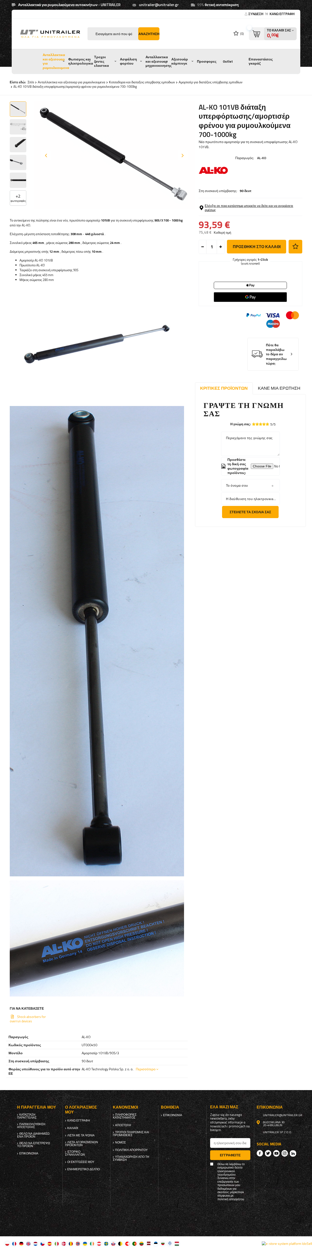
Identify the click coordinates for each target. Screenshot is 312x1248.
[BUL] (162, 1243)
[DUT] (35, 1243)
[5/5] (267, 424)
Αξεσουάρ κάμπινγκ (179, 61)
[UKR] (84, 1243)
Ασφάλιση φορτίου (128, 61)
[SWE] (106, 1243)
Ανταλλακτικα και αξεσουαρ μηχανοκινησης (159, 61)
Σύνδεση (256, 13)
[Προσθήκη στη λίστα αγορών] (295, 246)
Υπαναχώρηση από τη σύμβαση (131, 1158)
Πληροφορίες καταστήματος (124, 1116)
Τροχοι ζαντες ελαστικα (101, 61)
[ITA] (56, 1243)
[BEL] (120, 1243)
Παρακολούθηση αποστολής (31, 1126)
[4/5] (264, 424)
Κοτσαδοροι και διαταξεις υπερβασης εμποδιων (142, 82)
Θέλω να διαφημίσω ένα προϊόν (33, 1135)
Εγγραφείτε (230, 1155)
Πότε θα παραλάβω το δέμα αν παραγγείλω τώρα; (276, 354)
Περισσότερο (146, 1069)
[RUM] (70, 1243)
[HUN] (176, 1243)
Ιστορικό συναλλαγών (75, 1153)
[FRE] (14, 1243)
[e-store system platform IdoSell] (287, 1243)
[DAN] (63, 1243)
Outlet (228, 61)
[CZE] (42, 1243)
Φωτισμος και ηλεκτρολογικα (80, 61)
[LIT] (141, 1243)
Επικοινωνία (28, 1153)
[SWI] (127, 1243)
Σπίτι (31, 82)
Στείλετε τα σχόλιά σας (250, 511)
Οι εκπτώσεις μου (80, 1162)
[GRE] (169, 1243)
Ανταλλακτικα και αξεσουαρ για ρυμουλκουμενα (56, 61)
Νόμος (120, 1142)
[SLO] (113, 1243)
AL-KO (261, 157)
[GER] (21, 1243)
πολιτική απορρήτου (131, 1150)
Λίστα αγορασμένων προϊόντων (81, 1144)
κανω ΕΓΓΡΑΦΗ (282, 13)
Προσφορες (206, 61)
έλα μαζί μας (224, 1107)
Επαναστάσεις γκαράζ (261, 61)
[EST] (155, 1243)
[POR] (134, 1243)
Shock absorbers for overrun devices (28, 1019)
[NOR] (77, 1243)
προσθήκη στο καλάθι (257, 247)
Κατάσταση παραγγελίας (27, 1116)
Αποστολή (123, 1125)
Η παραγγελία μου (36, 1107)
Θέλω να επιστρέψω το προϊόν (33, 1145)
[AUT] (99, 1243)
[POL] (7, 1243)
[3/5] (260, 424)
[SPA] (49, 1243)
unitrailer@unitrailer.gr (159, 5)
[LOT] (148, 1243)
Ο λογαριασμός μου (81, 1110)
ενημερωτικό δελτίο (83, 1169)
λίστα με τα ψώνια (81, 1135)
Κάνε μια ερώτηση (279, 388)
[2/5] (257, 424)
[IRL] (92, 1243)
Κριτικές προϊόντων (224, 388)
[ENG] (28, 1243)
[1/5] (253, 424)
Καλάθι (72, 1128)
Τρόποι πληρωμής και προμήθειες (131, 1134)
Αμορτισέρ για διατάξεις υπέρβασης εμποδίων (211, 82)
